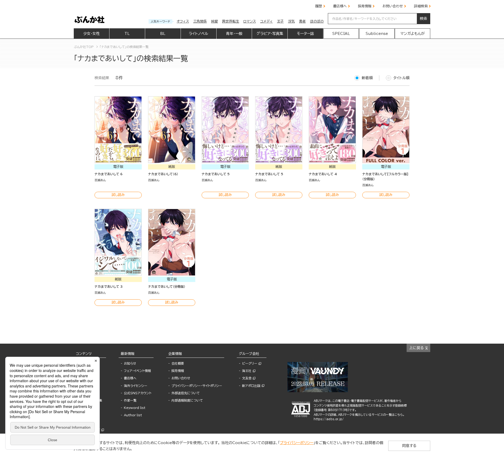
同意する (409, 446)
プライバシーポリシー (296, 443)
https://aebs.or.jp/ (329, 419)
